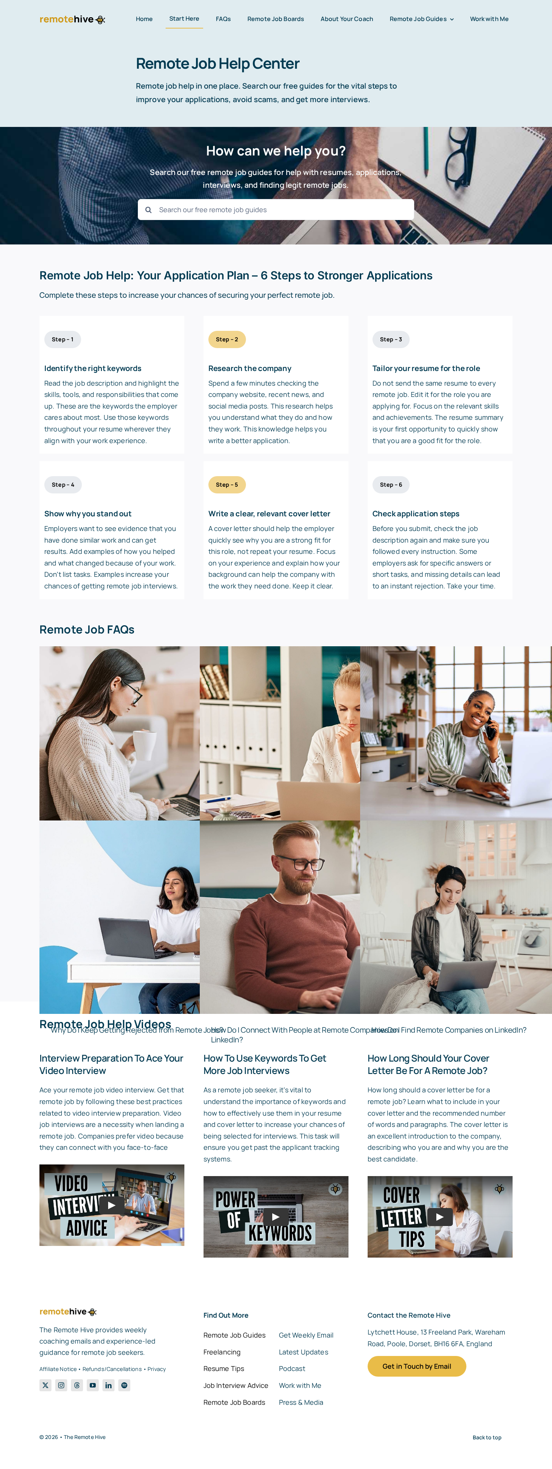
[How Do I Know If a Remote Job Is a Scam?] (316, 743)
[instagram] (61, 1385)
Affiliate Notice (58, 1368)
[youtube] (93, 1385)
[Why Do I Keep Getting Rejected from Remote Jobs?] (155, 917)
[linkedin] (109, 1385)
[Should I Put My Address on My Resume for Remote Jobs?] (155, 743)
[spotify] (124, 1385)
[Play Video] (112, 1205)
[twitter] (45, 1385)
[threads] (77, 1385)
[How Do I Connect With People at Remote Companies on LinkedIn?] (316, 917)
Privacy (157, 1368)
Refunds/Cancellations (112, 1368)
